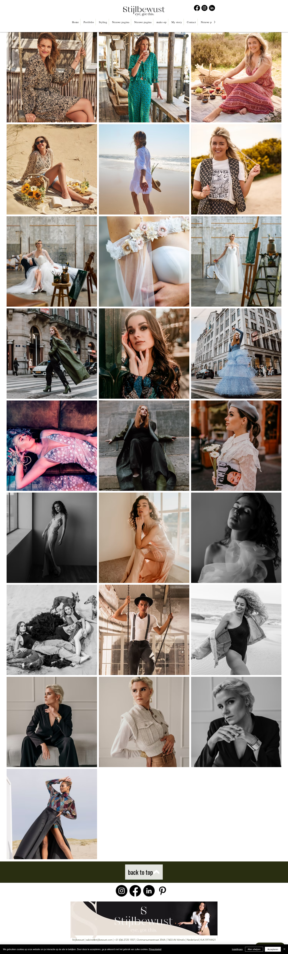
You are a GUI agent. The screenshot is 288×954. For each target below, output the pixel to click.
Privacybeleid (155, 949)
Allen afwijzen (254, 949)
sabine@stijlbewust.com (99, 939)
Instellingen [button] (237, 949)
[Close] (284, 949)
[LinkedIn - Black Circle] (212, 8)
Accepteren (272, 949)
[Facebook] (197, 8)
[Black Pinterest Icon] (162, 891)
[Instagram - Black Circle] (204, 8)
